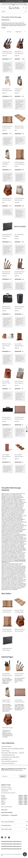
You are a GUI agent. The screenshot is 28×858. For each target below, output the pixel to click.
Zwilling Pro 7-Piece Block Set (19, 52)
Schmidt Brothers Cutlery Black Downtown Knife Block (7, 235)
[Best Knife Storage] (7, 720)
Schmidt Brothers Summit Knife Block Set (19, 199)
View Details (14, 815)
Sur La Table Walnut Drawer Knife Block (19, 455)
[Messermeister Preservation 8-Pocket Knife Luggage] (7, 299)
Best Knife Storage (7, 727)
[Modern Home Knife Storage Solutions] (7, 692)
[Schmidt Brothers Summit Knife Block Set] (20, 190)
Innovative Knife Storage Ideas (19, 674)
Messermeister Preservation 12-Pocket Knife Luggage (6, 418)
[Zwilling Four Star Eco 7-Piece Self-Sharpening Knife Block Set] (7, 44)
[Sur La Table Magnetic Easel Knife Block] (20, 336)
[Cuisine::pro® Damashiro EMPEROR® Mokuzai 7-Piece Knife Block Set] (20, 81)
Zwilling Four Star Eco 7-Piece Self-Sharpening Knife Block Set (7, 52)
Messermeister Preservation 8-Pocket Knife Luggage (6, 307)
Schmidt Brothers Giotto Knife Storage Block (19, 307)
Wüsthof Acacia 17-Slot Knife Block (7, 199)
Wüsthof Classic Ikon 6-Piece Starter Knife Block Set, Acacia (7, 345)
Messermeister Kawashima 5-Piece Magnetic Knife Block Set (6, 272)
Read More (4, 27)
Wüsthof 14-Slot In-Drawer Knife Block (19, 127)
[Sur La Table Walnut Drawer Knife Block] (20, 447)
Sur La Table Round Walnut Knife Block (6, 455)
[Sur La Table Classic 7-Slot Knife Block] (7, 373)
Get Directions (5, 815)
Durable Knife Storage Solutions (7, 674)
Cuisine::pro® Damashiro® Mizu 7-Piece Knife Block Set (7, 89)
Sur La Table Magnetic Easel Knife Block (19, 345)
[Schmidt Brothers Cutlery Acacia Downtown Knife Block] (7, 118)
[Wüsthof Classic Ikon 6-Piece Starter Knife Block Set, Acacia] (7, 336)
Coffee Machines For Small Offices (10, 757)
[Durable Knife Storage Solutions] (7, 666)
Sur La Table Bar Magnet (19, 235)
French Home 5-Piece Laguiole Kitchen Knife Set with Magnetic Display (19, 382)
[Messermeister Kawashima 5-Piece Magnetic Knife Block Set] (7, 264)
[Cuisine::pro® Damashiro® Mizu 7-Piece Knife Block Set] (7, 81)
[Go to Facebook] (2, 837)
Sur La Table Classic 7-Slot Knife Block (6, 382)
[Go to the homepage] (14, 7)
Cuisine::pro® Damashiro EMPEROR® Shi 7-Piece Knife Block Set (7, 163)
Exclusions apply (18, 770)
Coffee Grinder (5, 750)
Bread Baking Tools (6, 759)
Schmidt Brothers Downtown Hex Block (19, 418)
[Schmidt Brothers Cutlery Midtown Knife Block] (20, 154)
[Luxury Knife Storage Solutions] (20, 692)
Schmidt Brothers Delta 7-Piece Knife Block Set (19, 272)
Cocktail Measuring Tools (8, 755)
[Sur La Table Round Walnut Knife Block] (7, 447)
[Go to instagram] (5, 837)
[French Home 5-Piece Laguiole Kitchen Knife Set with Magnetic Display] (20, 373)
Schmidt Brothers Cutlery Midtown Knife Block (19, 163)
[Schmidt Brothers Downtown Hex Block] (20, 409)
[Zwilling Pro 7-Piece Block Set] (20, 44)
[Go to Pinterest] (9, 837)
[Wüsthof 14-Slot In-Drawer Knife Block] (20, 118)
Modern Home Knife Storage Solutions (6, 701)
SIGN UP (23, 776)
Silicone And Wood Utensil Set (9, 761)
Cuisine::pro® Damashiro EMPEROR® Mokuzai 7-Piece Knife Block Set (19, 89)
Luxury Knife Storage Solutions (19, 701)
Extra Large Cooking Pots (8, 763)
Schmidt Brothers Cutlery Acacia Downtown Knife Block (7, 127)
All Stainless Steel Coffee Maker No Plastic (13, 748)
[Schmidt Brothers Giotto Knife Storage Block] (20, 299)
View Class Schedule (6, 812)
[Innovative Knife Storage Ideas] (20, 666)
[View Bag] (26, 7)
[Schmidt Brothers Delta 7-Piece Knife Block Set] (20, 264)
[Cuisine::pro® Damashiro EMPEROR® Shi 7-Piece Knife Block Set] (7, 154)
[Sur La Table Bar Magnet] (20, 227)
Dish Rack (21, 752)
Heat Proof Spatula (6, 746)
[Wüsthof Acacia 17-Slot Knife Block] (7, 190)
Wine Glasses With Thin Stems (10, 752)
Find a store (4, 809)
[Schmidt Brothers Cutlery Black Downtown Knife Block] (7, 227)
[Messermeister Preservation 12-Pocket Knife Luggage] (7, 409)
